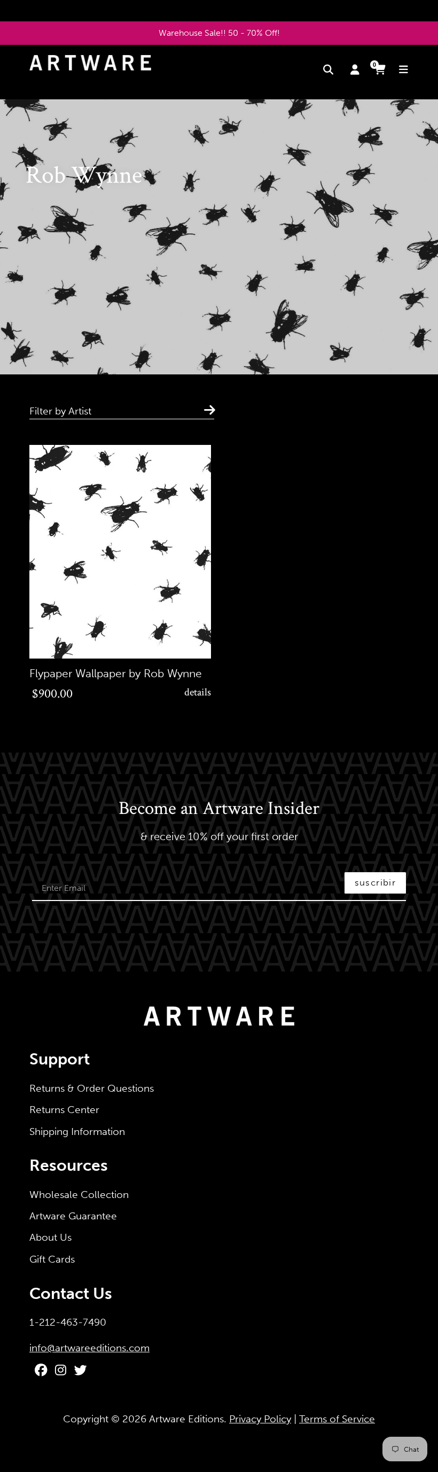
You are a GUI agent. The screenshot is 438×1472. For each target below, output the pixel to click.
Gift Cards (52, 1259)
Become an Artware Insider (219, 809)
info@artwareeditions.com (89, 1348)
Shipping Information (77, 1131)
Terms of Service (337, 1419)
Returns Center (64, 1109)
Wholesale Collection (79, 1194)
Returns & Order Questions (91, 1088)
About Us (50, 1237)
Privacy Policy (260, 1419)
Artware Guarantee (73, 1216)
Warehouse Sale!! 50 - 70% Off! (219, 33)
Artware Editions (186, 1419)
